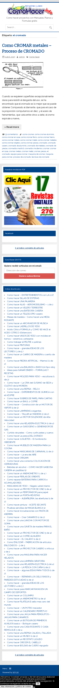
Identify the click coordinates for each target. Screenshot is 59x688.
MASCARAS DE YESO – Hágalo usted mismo (28, 486)
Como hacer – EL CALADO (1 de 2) (23, 539)
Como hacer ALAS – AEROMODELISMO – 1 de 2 (30, 304)
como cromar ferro (29, 137)
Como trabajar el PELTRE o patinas (24, 342)
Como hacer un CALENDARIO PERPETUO (27, 611)
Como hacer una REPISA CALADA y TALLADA (29, 633)
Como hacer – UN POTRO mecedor (24, 608)
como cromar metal (28, 140)
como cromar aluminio (44, 134)
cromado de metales (36, 146)
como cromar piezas (29, 143)
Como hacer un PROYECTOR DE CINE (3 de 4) (29, 533)
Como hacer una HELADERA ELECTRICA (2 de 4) (30, 423)
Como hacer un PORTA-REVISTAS (23, 495)
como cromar (28, 134)
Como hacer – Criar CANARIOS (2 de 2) (26, 517)
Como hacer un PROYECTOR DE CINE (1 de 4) (29, 489)
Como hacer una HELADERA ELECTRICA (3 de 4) (30, 564)
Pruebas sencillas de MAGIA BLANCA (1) (26, 508)
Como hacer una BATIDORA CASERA (25, 310)
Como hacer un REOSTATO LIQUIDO (24, 639)
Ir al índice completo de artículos (29, 248)
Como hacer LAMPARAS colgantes (24, 411)
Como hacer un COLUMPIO (20, 595)
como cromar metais (10, 140)
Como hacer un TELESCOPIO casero (25, 314)
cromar (46, 148)
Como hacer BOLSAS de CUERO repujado (27, 645)
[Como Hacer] (29, 14)
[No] (34, 687)
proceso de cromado (22, 157)
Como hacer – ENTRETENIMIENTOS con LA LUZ (30, 295)
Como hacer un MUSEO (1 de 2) (22, 636)
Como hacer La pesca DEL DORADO (25, 436)
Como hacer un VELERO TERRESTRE (25, 307)
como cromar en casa (11, 137)
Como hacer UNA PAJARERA (21, 301)
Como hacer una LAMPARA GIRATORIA (26, 561)
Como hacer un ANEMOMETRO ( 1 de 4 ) (26, 473)
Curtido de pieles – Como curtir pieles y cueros (30, 432)
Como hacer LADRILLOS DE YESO (23, 326)
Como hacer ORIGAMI (17, 458)
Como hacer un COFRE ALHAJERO (24, 536)
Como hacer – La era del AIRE (21, 454)
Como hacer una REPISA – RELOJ (23, 389)
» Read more (11, 127)
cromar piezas (40, 151)
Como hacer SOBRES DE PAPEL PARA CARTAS (29, 398)
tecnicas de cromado (40, 157)
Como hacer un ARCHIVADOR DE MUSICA (27, 323)
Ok (38, 684)
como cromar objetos (11, 143)
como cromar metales (47, 140)
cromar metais (15, 151)
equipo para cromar (19, 154)
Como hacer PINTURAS (18, 345)
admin (22, 57)
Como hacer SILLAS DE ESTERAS (23, 298)
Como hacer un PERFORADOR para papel (27, 492)
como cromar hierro (46, 137)
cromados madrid (16, 148)
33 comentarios (11, 134)
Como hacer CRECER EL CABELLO (24, 642)
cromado (43, 143)
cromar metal (27, 151)
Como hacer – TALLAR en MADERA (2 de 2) (28, 414)
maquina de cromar (36, 154)
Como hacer (34, 57)
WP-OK (16, 672)
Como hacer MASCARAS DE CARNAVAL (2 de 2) (30, 451)
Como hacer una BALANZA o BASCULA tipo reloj (31, 367)
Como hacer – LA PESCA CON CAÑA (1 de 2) (28, 567)
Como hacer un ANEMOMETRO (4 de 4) (26, 598)
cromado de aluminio (17, 146)
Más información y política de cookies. (16, 687)
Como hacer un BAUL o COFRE (22, 401)
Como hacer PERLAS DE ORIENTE (23, 476)
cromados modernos (33, 148)
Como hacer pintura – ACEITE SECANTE (26, 505)
